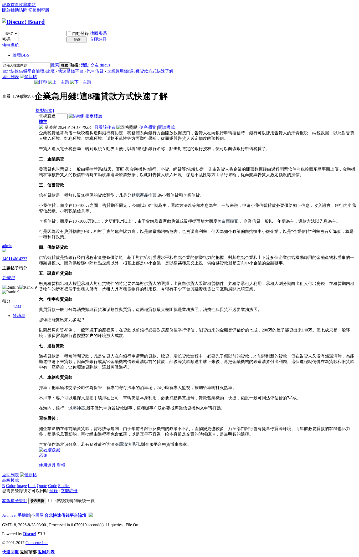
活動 (85, 65)
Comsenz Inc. (36, 542)
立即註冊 (98, 39)
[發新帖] (28, 76)
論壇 (21, 55)
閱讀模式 (166, 127)
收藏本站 (27, 4)
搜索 (55, 65)
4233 (23, 259)
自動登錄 (80, 33)
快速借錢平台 (70, 71)
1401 (6, 259)
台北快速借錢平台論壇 (23, 71)
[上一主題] (58, 82)
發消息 (19, 315)
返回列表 (10, 76)
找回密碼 (98, 33)
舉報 (61, 465)
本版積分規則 (14, 500)
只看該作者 (104, 127)
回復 (43, 455)
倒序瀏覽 (147, 127)
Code (52, 485)
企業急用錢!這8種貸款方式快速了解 (140, 71)
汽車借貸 (95, 71)
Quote (42, 485)
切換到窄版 (38, 10)
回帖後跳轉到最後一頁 (74, 500)
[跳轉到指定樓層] (85, 116)
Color (11, 485)
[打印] (40, 82)
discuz (105, 65)
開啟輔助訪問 (14, 10)
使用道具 (47, 465)
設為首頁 (10, 4)
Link (32, 485)
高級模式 (10, 480)
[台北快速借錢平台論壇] (23, 21)
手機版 (24, 515)
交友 (94, 65)
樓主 (43, 121)
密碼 (6, 39)
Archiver (9, 515)
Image (22, 485)
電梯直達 (47, 116)
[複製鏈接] (44, 110)
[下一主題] (80, 82)
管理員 (8, 277)
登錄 (53, 490)
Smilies (64, 485)
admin (7, 245)
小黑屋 (37, 515)
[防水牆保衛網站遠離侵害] (91, 515)
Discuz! (29, 534)
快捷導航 (10, 45)
